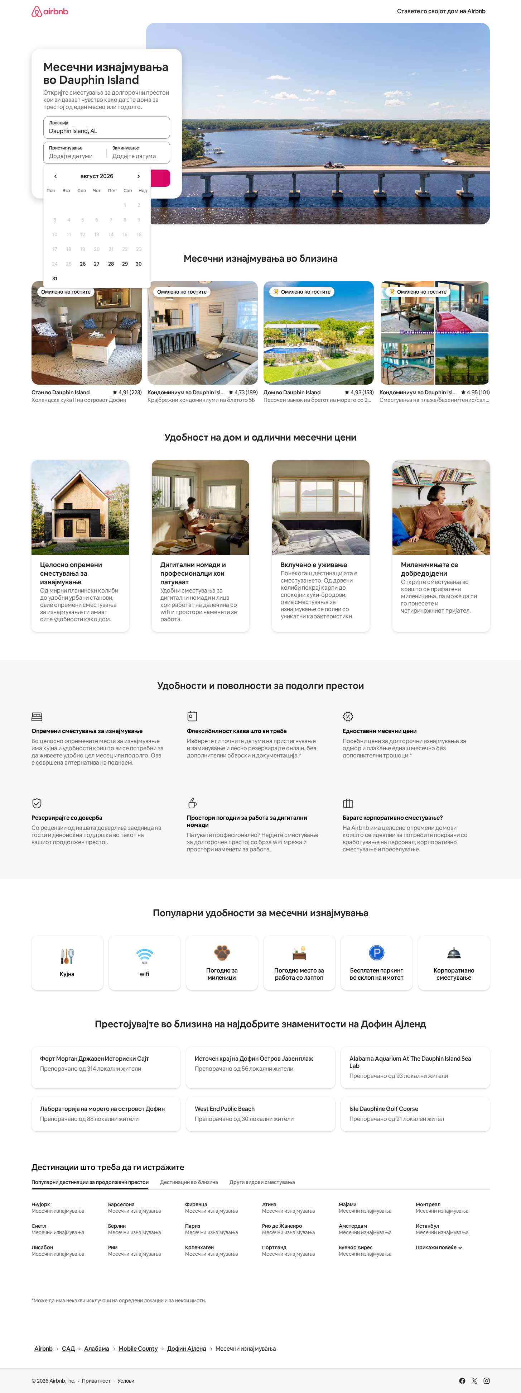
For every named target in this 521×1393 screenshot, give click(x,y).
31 (54, 278)
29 (125, 264)
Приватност (96, 1381)
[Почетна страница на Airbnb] (50, 11)
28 (111, 264)
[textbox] (75, 156)
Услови (125, 1381)
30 (139, 264)
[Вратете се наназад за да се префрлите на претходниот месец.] (56, 176)
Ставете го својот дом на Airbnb (441, 11)
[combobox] (106, 131)
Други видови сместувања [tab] (262, 1182)
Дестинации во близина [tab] (189, 1182)
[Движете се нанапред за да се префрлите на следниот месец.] (138, 176)
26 (83, 264)
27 (97, 264)
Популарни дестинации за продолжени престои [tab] (90, 1182)
